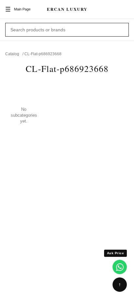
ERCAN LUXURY (67, 9)
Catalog (12, 54)
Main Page (22, 9)
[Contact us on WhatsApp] (120, 267)
